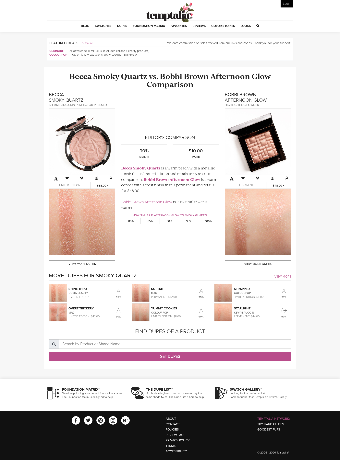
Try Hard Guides (270, 424)
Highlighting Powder (242, 105)
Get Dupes (170, 356)
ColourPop (58, 54)
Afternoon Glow (240, 75)
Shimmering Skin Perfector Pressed (78, 105)
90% (169, 221)
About (171, 419)
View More (282, 277)
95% (188, 221)
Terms (171, 446)
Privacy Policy (178, 440)
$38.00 (102, 185)
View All (88, 43)
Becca (80, 75)
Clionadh (56, 51)
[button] (85, 26)
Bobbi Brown (184, 75)
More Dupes (82, 264)
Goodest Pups (268, 429)
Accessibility (176, 451)
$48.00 (278, 185)
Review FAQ (175, 435)
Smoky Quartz (120, 75)
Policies (172, 429)
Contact (173, 424)
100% (208, 221)
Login (286, 4)
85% (150, 221)
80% (131, 221)
